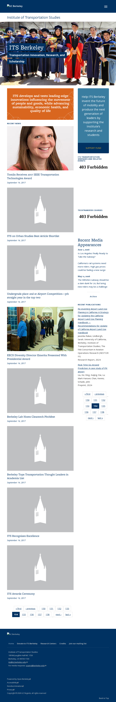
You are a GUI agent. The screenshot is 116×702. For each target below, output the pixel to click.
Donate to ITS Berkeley (27, 643)
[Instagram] (32, 639)
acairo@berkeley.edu (36, 665)
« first (19, 609)
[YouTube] (26, 639)
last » (69, 615)
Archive (93, 296)
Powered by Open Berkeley (19, 679)
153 (68, 609)
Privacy (10, 689)
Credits (62, 643)
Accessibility (13, 682)
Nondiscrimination (15, 686)
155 (25, 615)
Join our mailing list (77, 643)
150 (44, 609)
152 (60, 609)
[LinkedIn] (21, 639)
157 (40, 615)
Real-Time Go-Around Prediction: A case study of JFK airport (92, 368)
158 (48, 615)
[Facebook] (9, 639)
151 (52, 609)
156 (33, 615)
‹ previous (31, 609)
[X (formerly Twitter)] (15, 639)
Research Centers (48, 643)
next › (59, 615)
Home (11, 643)
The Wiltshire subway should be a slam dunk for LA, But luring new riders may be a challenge (93, 283)
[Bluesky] (37, 639)
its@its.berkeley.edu (18, 662)
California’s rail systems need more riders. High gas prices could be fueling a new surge (92, 266)
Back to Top (104, 698)
